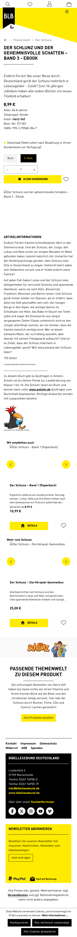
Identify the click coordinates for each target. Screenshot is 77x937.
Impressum (28, 743)
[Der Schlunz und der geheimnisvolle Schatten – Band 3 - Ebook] (38, 211)
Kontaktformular (42, 802)
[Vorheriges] (11, 464)
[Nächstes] (66, 464)
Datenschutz (48, 743)
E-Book (28, 158)
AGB (24, 748)
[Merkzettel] (30, 4)
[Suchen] (8, 4)
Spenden (37, 748)
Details (32, 525)
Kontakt (11, 743)
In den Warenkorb (35, 179)
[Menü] (68, 12)
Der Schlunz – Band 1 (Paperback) (33, 485)
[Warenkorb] (69, 4)
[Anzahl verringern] (7, 169)
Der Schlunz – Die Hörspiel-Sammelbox (37, 582)
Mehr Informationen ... (55, 915)
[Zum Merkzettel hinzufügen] (67, 179)
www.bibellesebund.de (24, 793)
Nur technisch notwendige (52, 922)
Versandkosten (18, 895)
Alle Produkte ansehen (38, 717)
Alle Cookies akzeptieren (40, 931)
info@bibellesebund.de (24, 788)
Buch (10, 158)
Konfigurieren (19, 922)
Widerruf (12, 748)
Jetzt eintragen (20, 857)
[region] (38, 211)
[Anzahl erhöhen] (34, 169)
